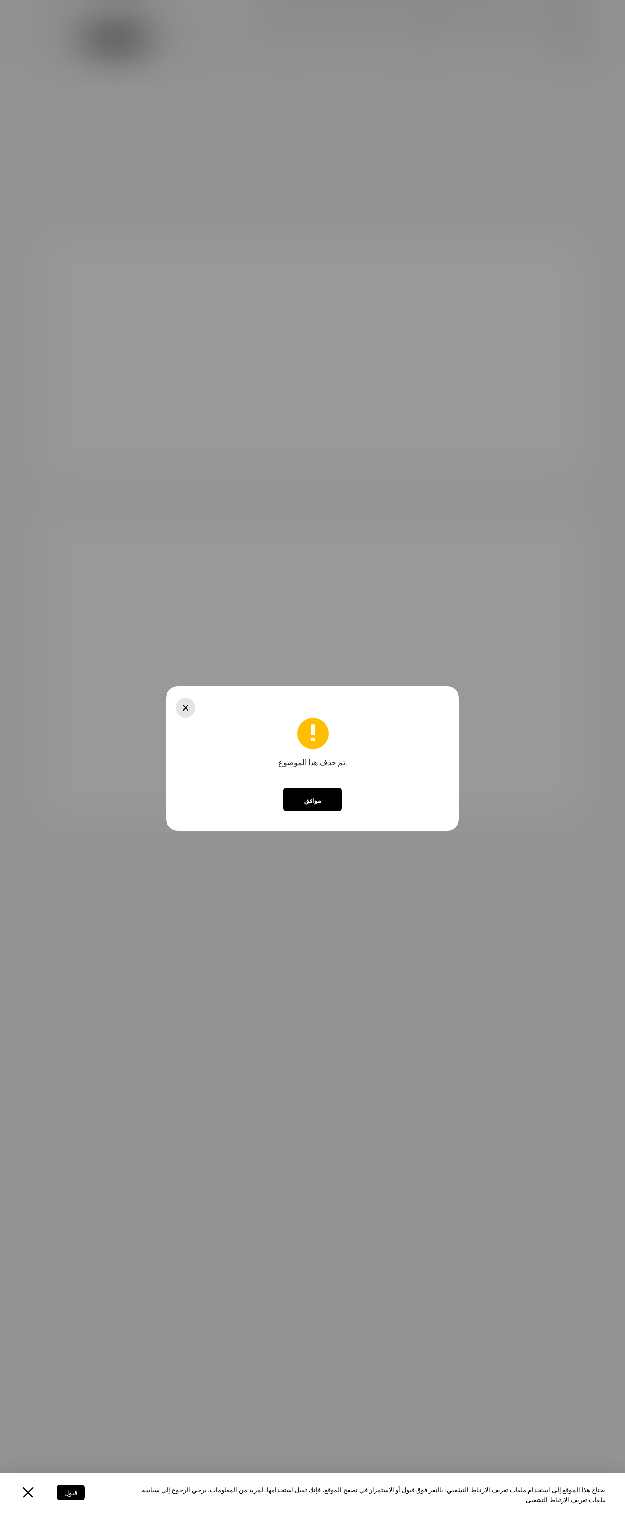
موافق (312, 800)
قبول (70, 1492)
